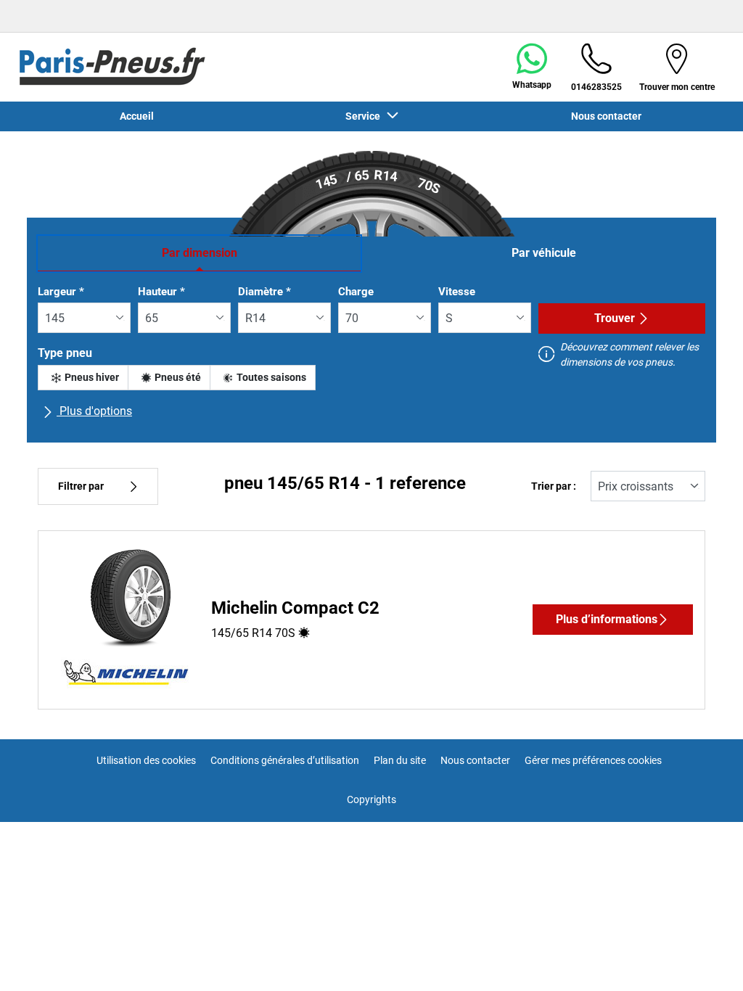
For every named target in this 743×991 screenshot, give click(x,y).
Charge (356, 291)
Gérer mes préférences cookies (593, 760)
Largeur (61, 291)
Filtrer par (81, 486)
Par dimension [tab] (199, 253)
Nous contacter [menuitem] (606, 116)
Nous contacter (475, 760)
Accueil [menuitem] (137, 116)
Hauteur (161, 291)
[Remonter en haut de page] (705, 960)
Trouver (614, 318)
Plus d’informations (606, 619)
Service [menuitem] (365, 116)
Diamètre (264, 291)
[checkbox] (83, 377)
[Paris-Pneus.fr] (112, 67)
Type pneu (65, 353)
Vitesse (456, 291)
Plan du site (400, 760)
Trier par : (553, 486)
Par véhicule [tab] (544, 253)
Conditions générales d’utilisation (284, 760)
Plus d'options (94, 411)
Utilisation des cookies (146, 760)
